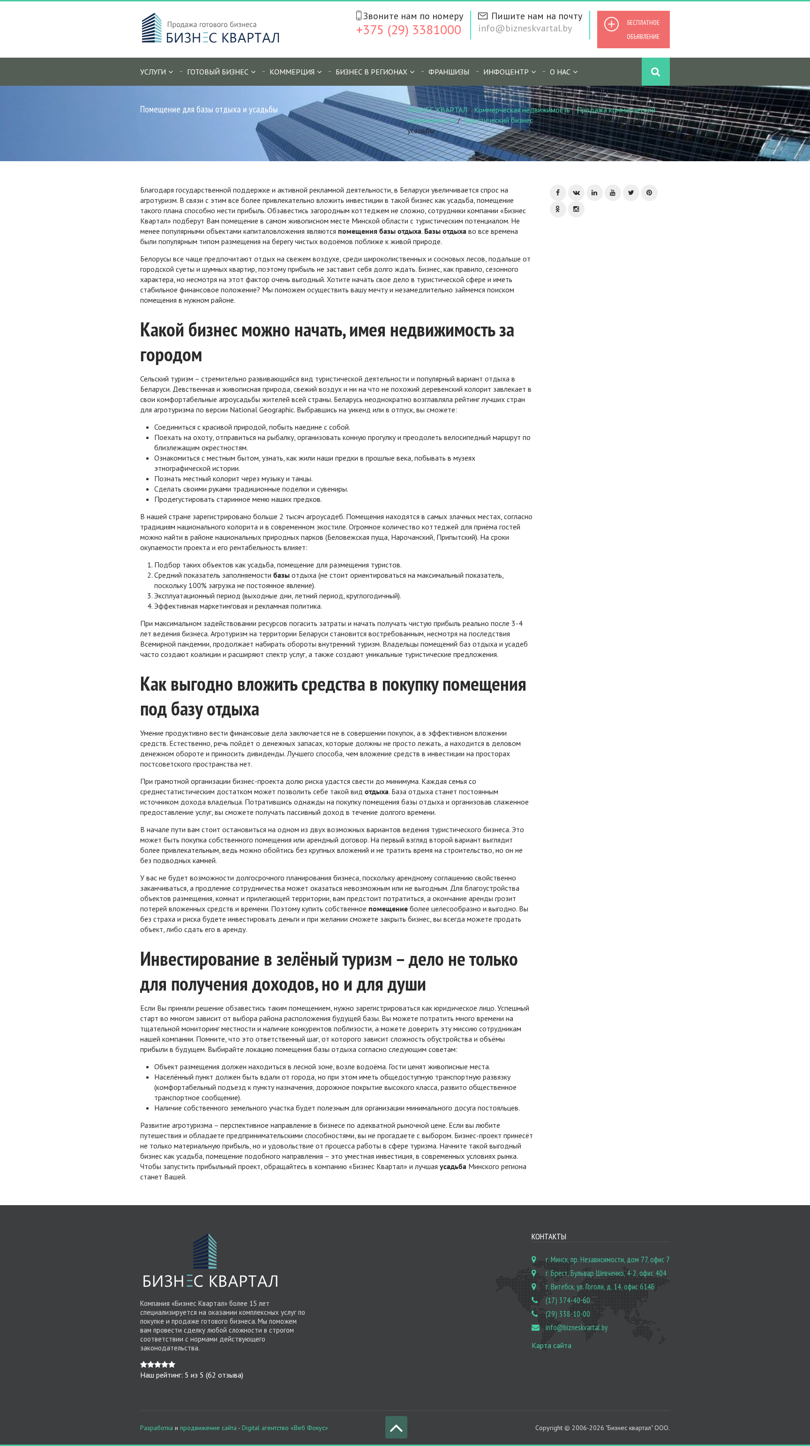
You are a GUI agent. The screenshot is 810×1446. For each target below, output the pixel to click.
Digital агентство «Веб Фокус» (285, 1428)
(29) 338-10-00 (568, 1314)
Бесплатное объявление (643, 29)
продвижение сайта (208, 1428)
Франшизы (448, 71)
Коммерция (292, 71)
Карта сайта (551, 1345)
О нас (560, 71)
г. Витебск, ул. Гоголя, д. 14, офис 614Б (600, 1287)
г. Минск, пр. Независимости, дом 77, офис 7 (608, 1259)
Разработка (156, 1428)
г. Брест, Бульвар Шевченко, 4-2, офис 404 (606, 1273)
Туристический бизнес (497, 120)
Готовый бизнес (217, 71)
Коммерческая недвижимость (522, 109)
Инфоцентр (506, 71)
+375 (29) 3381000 (408, 29)
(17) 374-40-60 (568, 1300)
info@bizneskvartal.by (525, 28)
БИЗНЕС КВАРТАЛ (437, 109)
